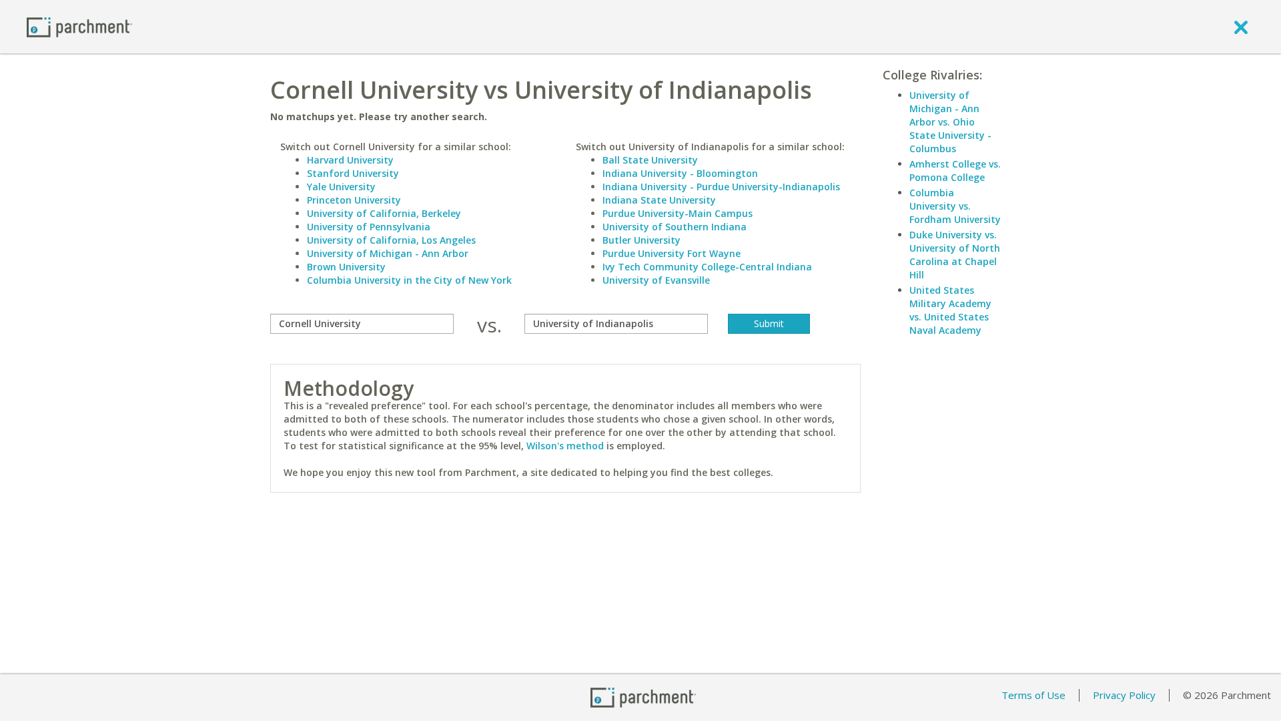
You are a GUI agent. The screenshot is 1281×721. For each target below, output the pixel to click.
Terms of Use (1033, 695)
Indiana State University (659, 200)
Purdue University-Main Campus (677, 213)
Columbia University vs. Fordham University (955, 206)
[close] (1241, 27)
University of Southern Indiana (674, 226)
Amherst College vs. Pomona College (955, 171)
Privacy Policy (1124, 695)
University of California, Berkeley (384, 213)
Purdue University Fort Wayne (671, 253)
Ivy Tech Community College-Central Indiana (707, 266)
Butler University (641, 240)
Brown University (346, 266)
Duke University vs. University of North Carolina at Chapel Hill (954, 254)
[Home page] (79, 26)
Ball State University (650, 160)
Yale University (341, 186)
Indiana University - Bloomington (680, 173)
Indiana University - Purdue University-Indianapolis (721, 186)
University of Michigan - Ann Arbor (387, 253)
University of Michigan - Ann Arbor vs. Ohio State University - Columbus (950, 122)
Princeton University (354, 200)
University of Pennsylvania (368, 226)
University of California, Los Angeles (391, 240)
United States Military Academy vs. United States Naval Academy (950, 310)
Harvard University (350, 160)
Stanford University (353, 173)
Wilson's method (565, 445)
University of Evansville (656, 280)
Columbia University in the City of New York (409, 280)
